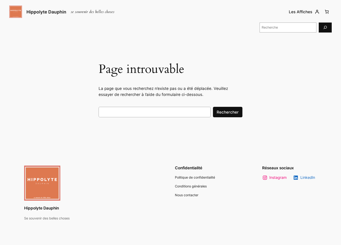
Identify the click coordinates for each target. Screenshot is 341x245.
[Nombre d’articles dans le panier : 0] (327, 12)
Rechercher (228, 112)
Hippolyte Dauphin (46, 12)
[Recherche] (325, 28)
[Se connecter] (317, 12)
